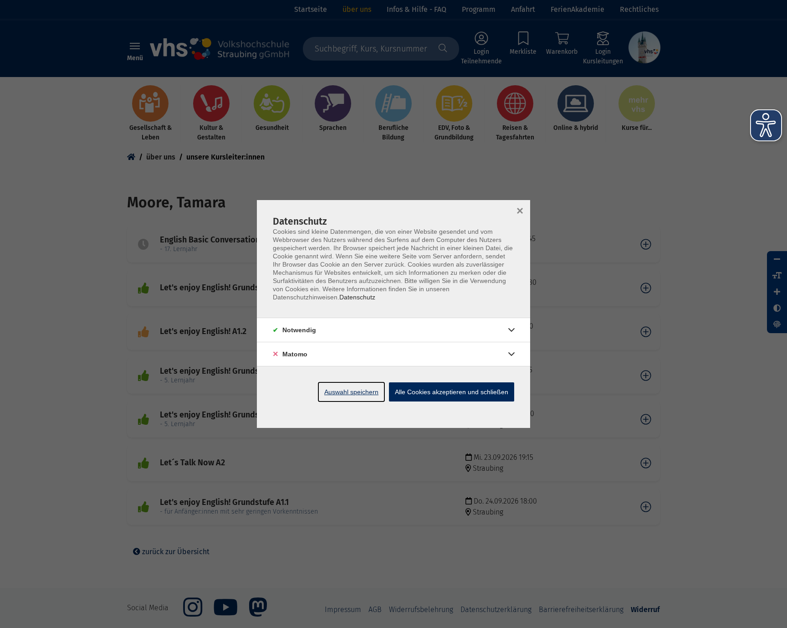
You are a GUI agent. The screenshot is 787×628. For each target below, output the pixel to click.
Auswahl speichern (351, 392)
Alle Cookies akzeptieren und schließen (451, 392)
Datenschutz (357, 297)
